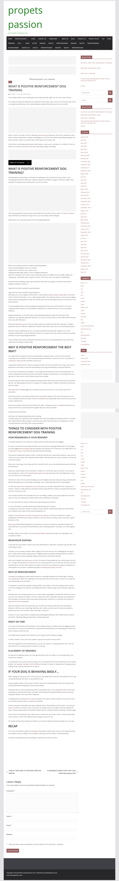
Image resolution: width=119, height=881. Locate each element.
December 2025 (85, 161)
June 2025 (84, 180)
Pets (10, 82)
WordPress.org (85, 364)
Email (9, 825)
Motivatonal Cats (86, 329)
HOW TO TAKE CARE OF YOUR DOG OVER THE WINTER (25, 772)
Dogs (109, 39)
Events (83, 310)
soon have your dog (32, 146)
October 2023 (85, 229)
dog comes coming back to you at (27, 486)
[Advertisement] (42, 60)
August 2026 (84, 137)
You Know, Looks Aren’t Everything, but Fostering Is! (96, 63)
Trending (11, 43)
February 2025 (85, 192)
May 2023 (84, 244)
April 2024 (84, 217)
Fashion (42, 43)
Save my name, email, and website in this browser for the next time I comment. (36, 844)
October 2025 (85, 168)
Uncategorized (13, 48)
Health (50, 43)
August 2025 (84, 174)
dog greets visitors (62, 690)
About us (65, 39)
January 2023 (85, 257)
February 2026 (85, 155)
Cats (19, 43)
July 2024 (83, 214)
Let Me (34, 43)
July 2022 (83, 272)
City (82, 295)
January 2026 (85, 158)
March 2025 (84, 189)
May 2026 (84, 146)
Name (9, 816)
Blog (73, 39)
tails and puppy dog (25, 448)
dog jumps (18, 324)
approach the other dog (16, 601)
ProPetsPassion (26, 94)
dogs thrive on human (29, 699)
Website (9, 834)
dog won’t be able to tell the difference (29, 664)
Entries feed (84, 358)
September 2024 (86, 207)
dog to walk (31, 714)
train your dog (67, 213)
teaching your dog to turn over (52, 567)
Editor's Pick (84, 307)
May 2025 (84, 183)
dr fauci (83, 86)
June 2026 (84, 143)
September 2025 (86, 171)
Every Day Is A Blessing (88, 73)
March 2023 (84, 250)
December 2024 (85, 198)
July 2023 (83, 238)
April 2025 (84, 186)
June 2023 (84, 241)
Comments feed (85, 361)
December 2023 (85, 226)
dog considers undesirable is (59, 295)
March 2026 (84, 152)
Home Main (53, 39)
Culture (83, 301)
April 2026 (84, 149)
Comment (11, 791)
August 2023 (84, 235)
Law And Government (87, 326)
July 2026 (83, 140)
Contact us (42, 39)
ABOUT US (84, 283)
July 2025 (83, 177)
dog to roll (31, 560)
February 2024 (85, 223)
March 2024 (84, 220)
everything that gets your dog (38, 473)
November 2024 (85, 201)
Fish (82, 320)
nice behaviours (41, 398)
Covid (82, 298)
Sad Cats (83, 338)
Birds (82, 286)
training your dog (14, 361)
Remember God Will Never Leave (91, 68)
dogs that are (16, 390)
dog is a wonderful (59, 405)
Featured (83, 317)
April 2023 (84, 247)
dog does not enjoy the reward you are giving (33, 515)
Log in (82, 355)
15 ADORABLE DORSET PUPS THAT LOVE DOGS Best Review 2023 (61, 772)
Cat (103, 39)
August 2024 (84, 211)
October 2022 (85, 263)
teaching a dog (36, 731)
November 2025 (85, 164)
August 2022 (84, 269)
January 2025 (85, 195)
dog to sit (11, 708)
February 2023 (85, 254)
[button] (27, 39)
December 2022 (85, 260)
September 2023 (86, 232)
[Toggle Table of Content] (27, 162)
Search (110, 93)
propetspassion (20, 39)
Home (10, 39)
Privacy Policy (94, 39)
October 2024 (85, 204)
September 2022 (86, 266)
